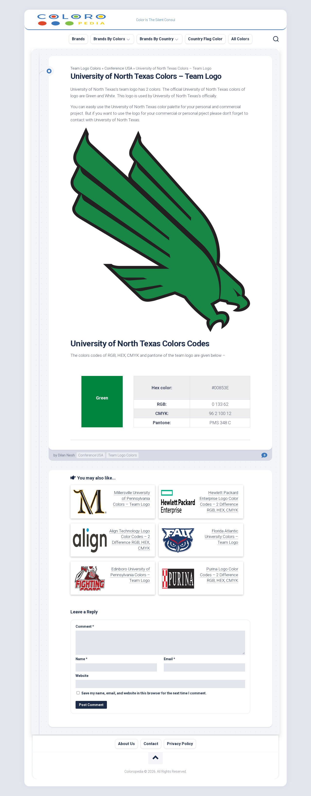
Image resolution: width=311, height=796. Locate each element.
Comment (85, 626)
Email (169, 659)
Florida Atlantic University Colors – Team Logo (221, 536)
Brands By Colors (109, 39)
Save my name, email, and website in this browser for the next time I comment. (144, 693)
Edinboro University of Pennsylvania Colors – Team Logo (130, 575)
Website (82, 676)
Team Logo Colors (85, 68)
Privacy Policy (180, 743)
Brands (78, 39)
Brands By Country (156, 39)
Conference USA (118, 68)
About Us (126, 743)
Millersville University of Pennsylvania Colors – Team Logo (131, 498)
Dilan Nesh (66, 455)
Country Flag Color (205, 39)
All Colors (240, 39)
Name (81, 659)
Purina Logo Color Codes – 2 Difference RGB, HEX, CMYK (219, 575)
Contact (151, 743)
